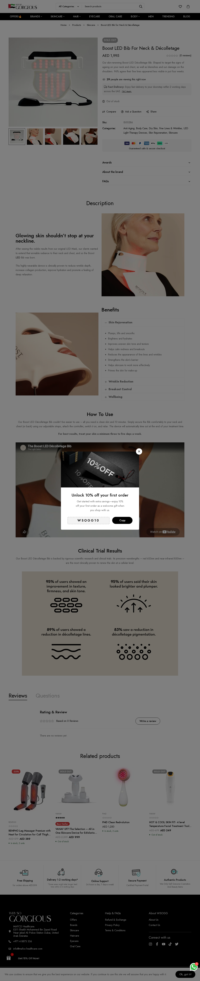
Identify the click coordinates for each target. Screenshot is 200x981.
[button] (139, 451)
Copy (122, 520)
